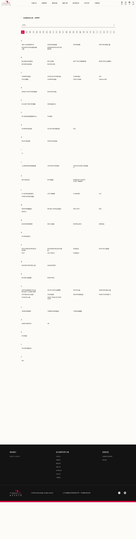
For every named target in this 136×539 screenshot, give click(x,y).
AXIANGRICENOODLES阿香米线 (54, 48)
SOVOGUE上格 (26, 297)
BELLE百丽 (50, 61)
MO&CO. (24, 211)
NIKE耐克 (101, 224)
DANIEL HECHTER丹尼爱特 (29, 91)
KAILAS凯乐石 (26, 179)
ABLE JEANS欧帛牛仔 (28, 44)
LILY (100, 193)
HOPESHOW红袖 (52, 141)
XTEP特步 (24, 336)
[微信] (125, 493)
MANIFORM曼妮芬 (27, 208)
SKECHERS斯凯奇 (78, 294)
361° (23, 360)
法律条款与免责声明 (107, 456)
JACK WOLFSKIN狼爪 (53, 165)
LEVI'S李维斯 (51, 193)
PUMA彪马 (76, 253)
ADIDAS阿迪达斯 (52, 44)
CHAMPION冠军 (26, 76)
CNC (100, 76)
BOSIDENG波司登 (27, 64)
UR (48, 323)
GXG (74, 128)
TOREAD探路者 (77, 311)
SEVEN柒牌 (50, 294)
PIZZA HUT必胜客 (104, 248)
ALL (23, 32)
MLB (100, 208)
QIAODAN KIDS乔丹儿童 (28, 265)
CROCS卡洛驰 (77, 79)
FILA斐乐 (49, 116)
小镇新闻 (97, 3)
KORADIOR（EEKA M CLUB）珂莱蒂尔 (79, 180)
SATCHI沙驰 (76, 290)
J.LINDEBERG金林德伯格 (29, 165)
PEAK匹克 (76, 248)
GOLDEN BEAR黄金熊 (53, 128)
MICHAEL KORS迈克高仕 (54, 208)
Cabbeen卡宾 (103, 79)
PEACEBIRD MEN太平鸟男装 (54, 249)
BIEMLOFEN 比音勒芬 (105, 61)
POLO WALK (50, 253)
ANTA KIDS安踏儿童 (104, 44)
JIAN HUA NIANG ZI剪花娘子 (80, 166)
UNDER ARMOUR (26, 323)
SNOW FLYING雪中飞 (105, 294)
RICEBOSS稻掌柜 (26, 277)
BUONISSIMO (51, 64)
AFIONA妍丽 (76, 44)
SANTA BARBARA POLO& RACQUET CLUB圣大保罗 (29, 291)
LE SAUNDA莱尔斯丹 (27, 193)
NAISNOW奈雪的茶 (27, 224)
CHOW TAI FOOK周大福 (54, 76)
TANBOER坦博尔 (26, 311)
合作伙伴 (86, 3)
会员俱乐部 (76, 3)
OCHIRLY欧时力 (26, 236)
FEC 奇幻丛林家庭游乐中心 (29, 116)
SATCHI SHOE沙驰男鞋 (53, 290)
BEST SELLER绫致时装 (79, 61)
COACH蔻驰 (25, 79)
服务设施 (54, 3)
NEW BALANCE (77, 224)
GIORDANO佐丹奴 (27, 128)
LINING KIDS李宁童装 (28, 196)
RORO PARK (50, 277)
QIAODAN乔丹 (51, 265)
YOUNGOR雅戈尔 (26, 348)
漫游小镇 (65, 3)
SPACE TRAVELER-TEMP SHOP (54, 298)
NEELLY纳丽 (50, 224)
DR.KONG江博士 (52, 91)
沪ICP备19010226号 (85, 492)
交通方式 (34, 3)
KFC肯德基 (50, 179)
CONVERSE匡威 (51, 79)
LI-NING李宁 (76, 193)
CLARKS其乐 (76, 76)
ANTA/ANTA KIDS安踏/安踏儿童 (29, 48)
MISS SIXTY (76, 208)
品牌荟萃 (44, 3)
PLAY (23, 253)
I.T (22, 153)
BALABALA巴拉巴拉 (27, 61)
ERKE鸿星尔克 (51, 104)
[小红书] (119, 493)
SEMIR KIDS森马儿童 (105, 290)
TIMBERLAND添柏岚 (53, 311)
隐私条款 (104, 459)
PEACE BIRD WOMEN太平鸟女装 (29, 249)
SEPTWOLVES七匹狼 (27, 294)
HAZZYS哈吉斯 (26, 141)
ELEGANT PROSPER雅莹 (29, 104)
